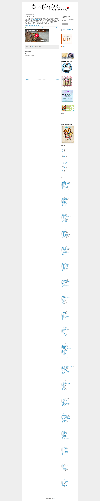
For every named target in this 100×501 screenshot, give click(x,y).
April (64, 166)
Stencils (63, 434)
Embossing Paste (64, 279)
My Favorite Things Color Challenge (67, 365)
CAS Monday (64, 220)
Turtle (63, 466)
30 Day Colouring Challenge (66, 183)
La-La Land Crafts (64, 333)
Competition (64, 237)
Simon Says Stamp (40, 47)
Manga (63, 351)
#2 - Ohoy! (64, 163)
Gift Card (63, 299)
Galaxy (63, 296)
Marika (63, 46)
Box (62, 207)
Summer (63, 435)
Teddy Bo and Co (64, 445)
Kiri (62, 331)
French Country (64, 293)
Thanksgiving (64, 450)
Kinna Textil (64, 330)
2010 (63, 172)
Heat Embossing (64, 310)
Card (63, 213)
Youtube (63, 488)
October (64, 155)
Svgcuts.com (64, 437)
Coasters (63, 229)
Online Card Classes (65, 372)
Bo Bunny (63, 206)
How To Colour (64, 315)
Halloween (63, 304)
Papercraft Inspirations (65, 381)
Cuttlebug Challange (65, 255)
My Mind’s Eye (64, 369)
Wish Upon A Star (64, 485)
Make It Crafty (64, 347)
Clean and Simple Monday (66, 228)
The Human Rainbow (65, 453)
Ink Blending (64, 317)
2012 (63, 170)
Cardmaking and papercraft (66, 216)
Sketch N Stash (64, 420)
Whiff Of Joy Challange (65, 481)
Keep (63, 326)
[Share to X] (38, 46)
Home (42, 79)
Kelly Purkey (64, 327)
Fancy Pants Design (65, 285)
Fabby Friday (64, 282)
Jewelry (63, 318)
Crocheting (63, 250)
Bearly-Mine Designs (65, 198)
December (64, 152)
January (64, 168)
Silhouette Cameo (64, 414)
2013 (63, 151)
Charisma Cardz (64, 221)
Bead (63, 197)
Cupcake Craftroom (65, 253)
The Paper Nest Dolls (65, 455)
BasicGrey (63, 196)
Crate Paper (64, 246)
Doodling (63, 267)
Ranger (63, 402)
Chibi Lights (64, 222)
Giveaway (63, 300)
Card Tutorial (64, 214)
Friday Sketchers (64, 294)
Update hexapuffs (64, 469)
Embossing (63, 278)
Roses (63, 406)
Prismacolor (64, 397)
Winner (63, 483)
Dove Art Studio (64, 268)
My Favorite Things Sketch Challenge (67, 366)
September (64, 156)
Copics (34, 47)
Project (63, 399)
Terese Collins (64, 447)
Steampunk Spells (64, 433)
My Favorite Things (65, 364)
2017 (63, 146)
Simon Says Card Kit (65, 415)
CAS (63, 217)
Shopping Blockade (65, 413)
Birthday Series (64, 203)
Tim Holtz (63, 462)
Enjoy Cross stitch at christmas (66, 281)
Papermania (36, 47)
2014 (63, 150)
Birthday (63, 201)
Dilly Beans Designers (65, 261)
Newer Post (27, 79)
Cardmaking (64, 215)
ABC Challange (64, 187)
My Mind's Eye (64, 368)
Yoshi (63, 487)
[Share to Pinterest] (40, 46)
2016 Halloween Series (65, 182)
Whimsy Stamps (64, 482)
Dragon (63, 270)
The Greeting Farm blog (36, 19)
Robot (63, 405)
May (63, 165)
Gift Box (63, 298)
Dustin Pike (63, 272)
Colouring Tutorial (64, 236)
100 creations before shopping (66, 180)
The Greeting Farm (46, 47)
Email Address (64, 20)
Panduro (63, 374)
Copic (63, 238)
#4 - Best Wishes (65, 161)
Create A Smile (64, 247)
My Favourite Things (65, 367)
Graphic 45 (63, 302)
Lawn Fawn (64, 334)
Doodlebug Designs (65, 265)
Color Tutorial (64, 231)
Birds (63, 200)
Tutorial (63, 467)
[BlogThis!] (37, 46)
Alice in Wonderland (65, 189)
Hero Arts (63, 312)
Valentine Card (64, 471)
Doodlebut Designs (65, 266)
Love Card (63, 343)
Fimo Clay (63, 286)
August (64, 157)
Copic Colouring (64, 239)
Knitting (63, 332)
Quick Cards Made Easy (65, 400)
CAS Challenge (64, 219)
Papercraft (63, 380)
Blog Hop (63, 205)
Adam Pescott (64, 188)
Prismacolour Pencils (65, 398)
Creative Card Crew (65, 249)
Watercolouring (64, 478)
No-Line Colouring (65, 370)
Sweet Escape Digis (65, 438)
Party (63, 384)
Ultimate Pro (64, 468)
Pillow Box (63, 388)
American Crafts (64, 190)
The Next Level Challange (66, 454)
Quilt (63, 401)
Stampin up (63, 431)
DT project (63, 271)
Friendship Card (64, 295)
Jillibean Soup (64, 319)
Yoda (63, 486)
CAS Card (63, 218)
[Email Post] (35, 46)
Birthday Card (64, 202)
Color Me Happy (64, 230)
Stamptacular (64, 432)
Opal (63, 373)
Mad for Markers (64, 344)
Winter (63, 484)
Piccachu (63, 387)
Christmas (63, 223)
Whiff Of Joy (64, 480)
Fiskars (63, 287)
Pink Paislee (64, 389)
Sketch (63, 419)
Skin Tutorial (64, 422)
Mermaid (63, 354)
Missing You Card (64, 357)
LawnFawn (63, 336)
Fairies (63, 283)
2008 (63, 175)
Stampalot (63, 430)
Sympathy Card (64, 439)
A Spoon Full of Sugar (65, 186)
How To (63, 314)
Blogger (54, 498)
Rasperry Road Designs (65, 403)
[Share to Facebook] (39, 46)
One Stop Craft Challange (66, 371)
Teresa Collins (64, 446)
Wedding (63, 479)
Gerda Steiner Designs (65, 297)
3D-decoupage (64, 184)
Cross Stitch (64, 251)
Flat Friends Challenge (65, 288)
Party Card (63, 385)
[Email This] (36, 46)
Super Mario (64, 436)
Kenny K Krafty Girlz (65, 329)
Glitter (63, 301)
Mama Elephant (64, 350)
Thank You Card (64, 448)
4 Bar (63, 185)
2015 (63, 149)
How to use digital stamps (65, 316)
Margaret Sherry (64, 352)
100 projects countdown (65, 181)
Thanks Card (64, 449)
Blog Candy (64, 204)
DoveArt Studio (64, 269)
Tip (62, 463)
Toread (63, 464)
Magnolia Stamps (64, 345)
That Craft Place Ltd (65, 451)
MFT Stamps (64, 355)
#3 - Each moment (65, 162)
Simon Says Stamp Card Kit (66, 418)
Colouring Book (64, 235)
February (64, 167)
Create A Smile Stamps (65, 248)
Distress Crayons (64, 262)
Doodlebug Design (65, 264)
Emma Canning (64, 280)
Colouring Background (65, 234)
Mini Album (63, 356)
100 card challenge (30, 47)
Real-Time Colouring (65, 404)
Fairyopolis (63, 284)
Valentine (63, 470)
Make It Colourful (64, 346)
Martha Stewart (64, 353)
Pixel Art (63, 390)
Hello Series (64, 311)
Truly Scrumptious (64, 465)
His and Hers (64, 313)
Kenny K (63, 328)
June (64, 160)
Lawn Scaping (64, 335)
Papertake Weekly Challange (66, 383)
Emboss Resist (64, 277)
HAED (63, 303)
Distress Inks (64, 263)
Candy (63, 212)
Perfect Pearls (64, 386)
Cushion (63, 254)
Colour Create (64, 232)
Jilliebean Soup (64, 320)
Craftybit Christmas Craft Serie (66, 245)
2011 (63, 171)
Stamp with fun (64, 429)
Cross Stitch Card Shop (65, 252)
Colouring (63, 233)
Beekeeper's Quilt (64, 199)
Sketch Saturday (64, 421)
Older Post (57, 79)
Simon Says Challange (65, 416)
